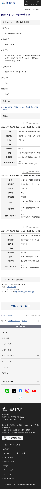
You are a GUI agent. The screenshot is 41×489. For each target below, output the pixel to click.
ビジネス (24, 321)
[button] (27, 3)
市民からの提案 (8, 461)
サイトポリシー (8, 474)
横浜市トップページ (14, 321)
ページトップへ (20, 326)
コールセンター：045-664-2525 (14, 453)
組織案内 (6, 449)
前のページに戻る (8, 315)
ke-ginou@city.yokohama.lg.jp (24, 292)
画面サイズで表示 (34, 123)
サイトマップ (8, 470)
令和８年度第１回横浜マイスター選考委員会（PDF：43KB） (21, 108)
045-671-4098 (11, 287)
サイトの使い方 (8, 478)
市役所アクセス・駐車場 (11, 445)
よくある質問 (8, 457)
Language (6, 466)
